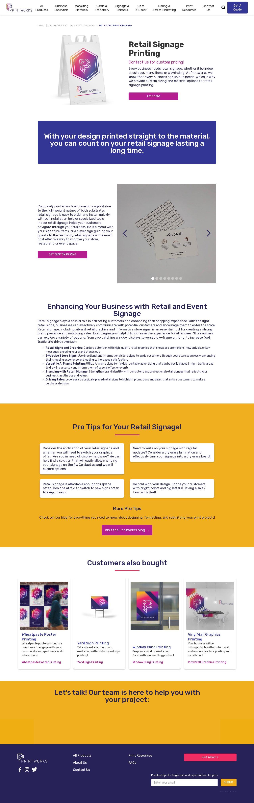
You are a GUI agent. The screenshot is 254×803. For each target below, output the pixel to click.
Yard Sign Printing (90, 662)
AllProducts (41, 8)
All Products (57, 25)
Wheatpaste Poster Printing (41, 662)
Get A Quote (237, 7)
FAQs (132, 762)
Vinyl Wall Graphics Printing (207, 662)
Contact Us (208, 8)
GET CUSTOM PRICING (62, 254)
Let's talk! (153, 96)
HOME (41, 25)
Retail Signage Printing (115, 25)
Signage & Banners (82, 25)
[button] (61, 7)
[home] (19, 7)
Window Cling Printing (148, 662)
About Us (80, 762)
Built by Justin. (228, 791)
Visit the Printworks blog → (127, 530)
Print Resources (140, 755)
